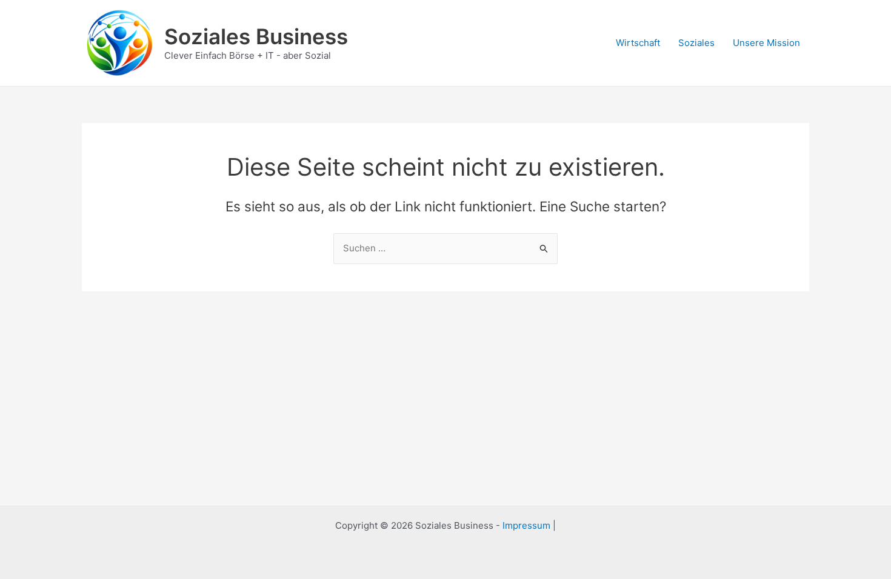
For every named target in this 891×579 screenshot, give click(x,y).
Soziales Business (256, 36)
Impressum (526, 525)
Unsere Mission (766, 42)
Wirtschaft (638, 42)
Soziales (696, 42)
